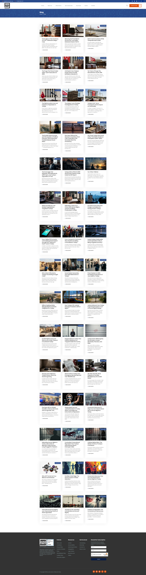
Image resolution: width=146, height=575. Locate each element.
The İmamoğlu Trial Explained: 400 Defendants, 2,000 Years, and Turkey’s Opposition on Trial (49, 174)
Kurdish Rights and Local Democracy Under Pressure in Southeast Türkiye (50, 340)
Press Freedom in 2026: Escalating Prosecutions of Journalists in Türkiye (95, 274)
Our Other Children (93, 172)
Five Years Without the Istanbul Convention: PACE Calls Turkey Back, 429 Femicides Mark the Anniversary (72, 138)
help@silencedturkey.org (8, 1)
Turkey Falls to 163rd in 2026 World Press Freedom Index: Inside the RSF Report (72, 173)
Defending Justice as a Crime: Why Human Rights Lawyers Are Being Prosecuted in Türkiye (72, 208)
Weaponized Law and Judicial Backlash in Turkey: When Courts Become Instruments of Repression (72, 410)
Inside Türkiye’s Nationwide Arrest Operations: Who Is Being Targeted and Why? (95, 240)
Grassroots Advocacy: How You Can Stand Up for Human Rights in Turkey (95, 477)
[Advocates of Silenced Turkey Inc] (50, 542)
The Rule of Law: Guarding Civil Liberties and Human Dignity (72, 511)
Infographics (71, 549)
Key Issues (78, 5)
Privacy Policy (60, 547)
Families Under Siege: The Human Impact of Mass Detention (72, 477)
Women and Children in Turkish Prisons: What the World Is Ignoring (49, 375)
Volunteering (82, 543)
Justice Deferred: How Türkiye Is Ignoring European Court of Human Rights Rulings (96, 306)
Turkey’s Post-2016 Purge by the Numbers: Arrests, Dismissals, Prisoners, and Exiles (95, 341)
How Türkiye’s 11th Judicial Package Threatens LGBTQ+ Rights (73, 306)
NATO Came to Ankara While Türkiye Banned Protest (96, 39)
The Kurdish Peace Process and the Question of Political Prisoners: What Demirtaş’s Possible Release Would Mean (50, 138)
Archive (93, 5)
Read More (91, 48)
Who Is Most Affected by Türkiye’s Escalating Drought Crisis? (50, 274)
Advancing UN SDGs (72, 547)
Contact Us (82, 547)
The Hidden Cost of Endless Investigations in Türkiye (72, 104)
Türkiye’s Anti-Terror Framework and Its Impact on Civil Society (95, 104)
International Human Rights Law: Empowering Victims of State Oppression (50, 511)
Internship (82, 545)
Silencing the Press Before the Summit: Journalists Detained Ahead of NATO (72, 40)
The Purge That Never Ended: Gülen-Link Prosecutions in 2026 (50, 72)
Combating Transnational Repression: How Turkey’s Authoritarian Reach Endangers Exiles (72, 445)
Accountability (71, 545)
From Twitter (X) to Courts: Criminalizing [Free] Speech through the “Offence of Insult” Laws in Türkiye (50, 241)
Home (42, 5)
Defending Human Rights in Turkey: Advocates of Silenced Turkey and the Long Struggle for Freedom (49, 445)
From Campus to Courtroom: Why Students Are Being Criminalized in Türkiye (73, 240)
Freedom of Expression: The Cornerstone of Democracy (95, 510)
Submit (98, 559)
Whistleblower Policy (61, 553)
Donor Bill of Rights (61, 557)
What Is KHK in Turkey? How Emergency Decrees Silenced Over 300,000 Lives (73, 375)
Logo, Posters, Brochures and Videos (71, 553)
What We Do (58, 5)
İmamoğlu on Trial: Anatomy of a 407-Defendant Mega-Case (50, 40)
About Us (50, 5)
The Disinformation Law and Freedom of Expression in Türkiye (50, 104)
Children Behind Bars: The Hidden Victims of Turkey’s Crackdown (95, 444)
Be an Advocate (68, 5)
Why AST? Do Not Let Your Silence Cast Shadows (49, 476)
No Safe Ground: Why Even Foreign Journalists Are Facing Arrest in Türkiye (95, 207)
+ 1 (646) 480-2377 (19, 1)
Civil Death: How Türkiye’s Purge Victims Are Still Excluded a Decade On (72, 72)
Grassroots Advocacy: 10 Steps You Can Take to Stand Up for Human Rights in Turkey (96, 410)
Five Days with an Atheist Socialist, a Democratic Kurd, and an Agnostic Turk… (50, 409)
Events (86, 5)
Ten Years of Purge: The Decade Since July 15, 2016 (95, 71)
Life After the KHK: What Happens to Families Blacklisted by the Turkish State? (95, 376)
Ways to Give (82, 549)
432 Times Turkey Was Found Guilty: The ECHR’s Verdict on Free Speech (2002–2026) (96, 137)
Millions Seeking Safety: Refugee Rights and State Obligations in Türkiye (49, 306)
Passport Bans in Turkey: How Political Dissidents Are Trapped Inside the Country (73, 340)
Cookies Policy (60, 555)
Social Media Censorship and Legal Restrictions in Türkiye (72, 274)
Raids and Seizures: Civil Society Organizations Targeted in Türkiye (48, 207)
